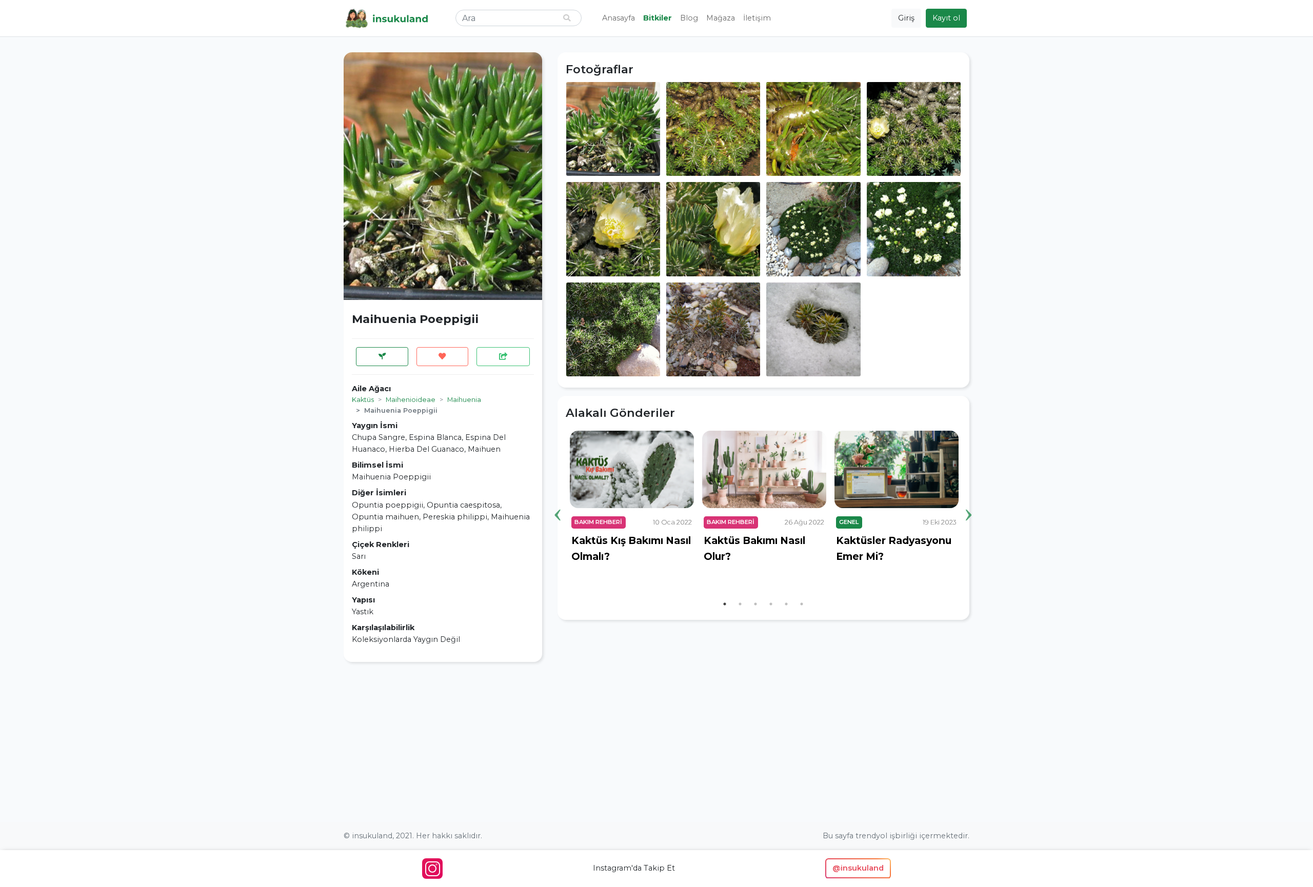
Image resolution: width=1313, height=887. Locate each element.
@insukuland (858, 868)
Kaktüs (363, 400)
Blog (689, 18)
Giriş (906, 18)
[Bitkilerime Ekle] (382, 356)
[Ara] (566, 18)
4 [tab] (771, 604)
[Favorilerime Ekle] (442, 356)
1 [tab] (725, 604)
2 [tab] (740, 604)
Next (969, 499)
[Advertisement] (443, 742)
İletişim (757, 18)
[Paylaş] (503, 356)
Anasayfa (618, 18)
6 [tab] (802, 604)
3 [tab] (755, 604)
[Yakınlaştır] (613, 128)
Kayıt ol (946, 18)
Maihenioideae (410, 400)
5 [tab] (786, 604)
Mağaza (720, 18)
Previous (558, 499)
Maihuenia (464, 400)
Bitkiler (657, 18)
